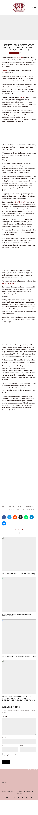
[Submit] (15, 517)
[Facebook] (11, 798)
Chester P (12, 503)
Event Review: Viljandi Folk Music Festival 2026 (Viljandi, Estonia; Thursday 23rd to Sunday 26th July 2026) (19, 698)
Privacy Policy (6, 791)
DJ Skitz (21, 503)
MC (18, 509)
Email (4, 746)
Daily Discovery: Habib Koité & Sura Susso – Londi (16, 615)
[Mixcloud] (27, 798)
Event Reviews (14, 53)
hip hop (12, 506)
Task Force (31, 509)
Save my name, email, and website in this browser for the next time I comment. (18, 755)
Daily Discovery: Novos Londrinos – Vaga (19, 656)
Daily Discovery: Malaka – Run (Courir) (18, 574)
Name (4, 738)
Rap (23, 509)
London (12, 509)
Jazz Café (19, 506)
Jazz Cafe (20, 57)
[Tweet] (9, 517)
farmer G (28, 503)
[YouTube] (19, 798)
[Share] (4, 517)
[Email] (20, 517)
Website (22, 746)
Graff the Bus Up (20, 202)
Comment (5, 716)
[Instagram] (15, 798)
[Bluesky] (23, 798)
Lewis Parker (29, 506)
